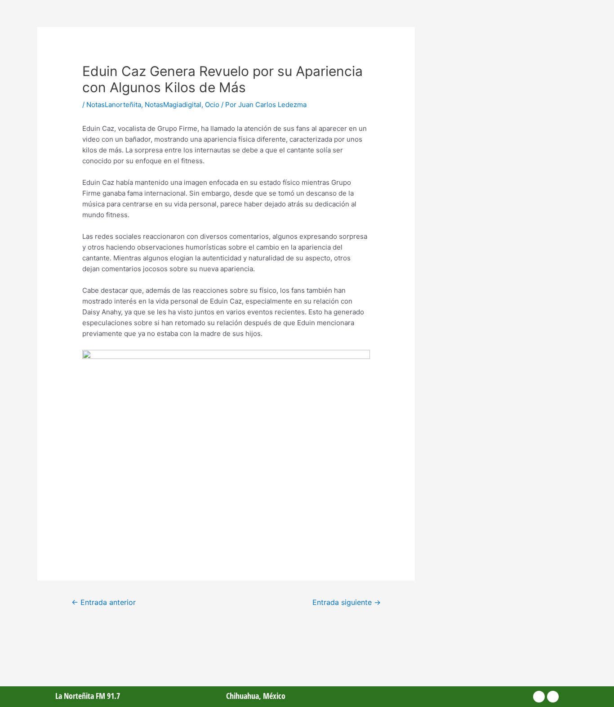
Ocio (212, 104)
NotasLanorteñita (113, 104)
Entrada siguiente (346, 602)
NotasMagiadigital (173, 104)
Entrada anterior (103, 602)
